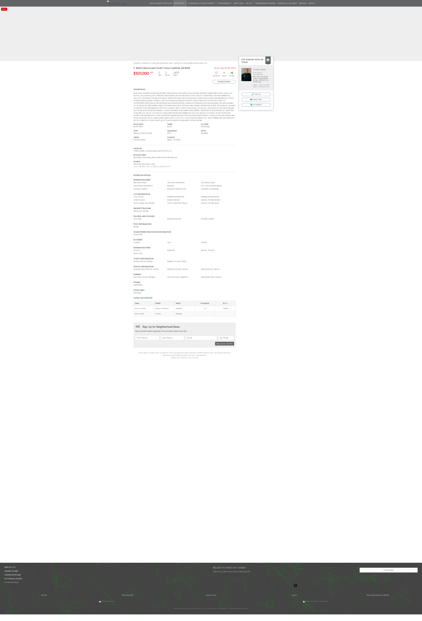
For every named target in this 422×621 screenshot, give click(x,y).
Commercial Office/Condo (202, 4)
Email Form (257, 99)
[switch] (216, 75)
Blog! (250, 4)
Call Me (257, 94)
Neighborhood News (265, 3)
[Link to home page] (118, 3)
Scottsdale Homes (13, 578)
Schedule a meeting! (287, 3)
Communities (224, 4)
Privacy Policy (194, 608)
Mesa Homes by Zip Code (161, 3)
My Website (257, 105)
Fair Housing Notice (238, 608)
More (312, 4)
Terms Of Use (179, 608)
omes (10, 567)
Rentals (302, 3)
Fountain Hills (11, 582)
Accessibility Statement (215, 608)
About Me (239, 4)
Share (398, 595)
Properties (180, 4)
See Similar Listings (224, 82)
